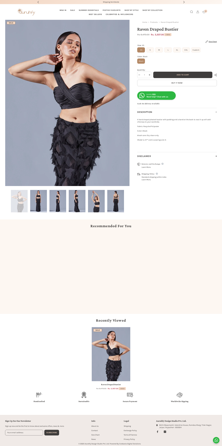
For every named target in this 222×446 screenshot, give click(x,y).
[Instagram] (165, 432)
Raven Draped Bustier (111, 384)
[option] (113, 2)
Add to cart (183, 75)
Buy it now (177, 83)
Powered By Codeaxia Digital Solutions (125, 444)
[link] (30, 302)
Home (144, 22)
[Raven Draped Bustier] (111, 354)
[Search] (191, 11)
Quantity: (141, 70)
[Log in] (197, 12)
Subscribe (51, 432)
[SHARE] (214, 75)
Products (154, 22)
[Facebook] (157, 432)
